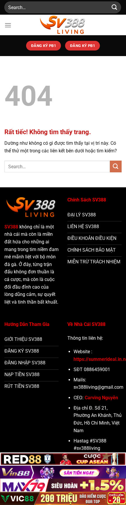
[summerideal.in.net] (63, 25)
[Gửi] (114, 7)
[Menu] (7, 25)
